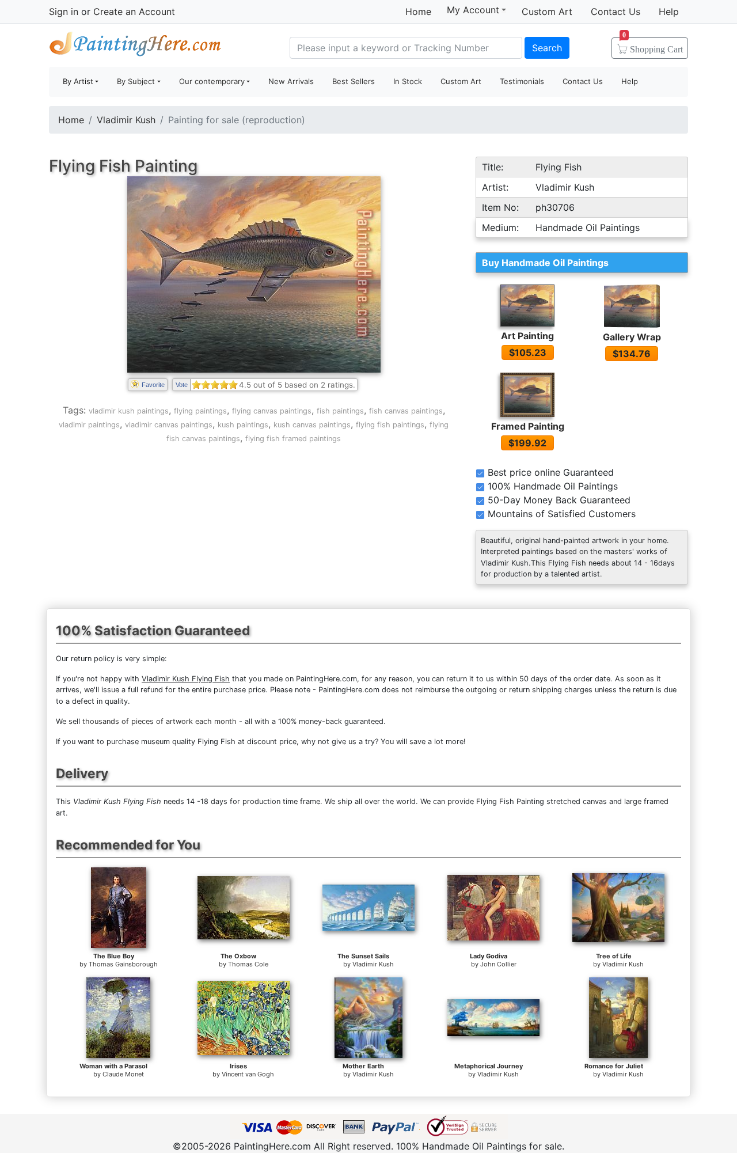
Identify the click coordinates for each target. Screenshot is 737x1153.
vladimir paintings (89, 424)
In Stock (407, 81)
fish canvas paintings (406, 411)
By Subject (136, 81)
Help (669, 11)
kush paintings (243, 424)
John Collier (498, 964)
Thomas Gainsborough (123, 964)
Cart (652, 45)
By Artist (78, 81)
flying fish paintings (390, 424)
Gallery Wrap (632, 337)
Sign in (63, 11)
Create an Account (134, 11)
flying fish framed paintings (293, 438)
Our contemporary (212, 81)
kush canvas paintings (312, 424)
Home (418, 11)
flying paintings (200, 411)
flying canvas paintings (271, 411)
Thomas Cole (248, 964)
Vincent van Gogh (248, 1074)
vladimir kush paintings (129, 411)
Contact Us (615, 11)
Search (547, 48)
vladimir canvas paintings (168, 424)
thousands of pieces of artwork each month (159, 721)
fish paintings (340, 411)
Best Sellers (353, 81)
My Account (473, 10)
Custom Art (547, 11)
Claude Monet (123, 1074)
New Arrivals (291, 81)
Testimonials (522, 81)
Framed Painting (527, 426)
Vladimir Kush (126, 120)
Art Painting (527, 336)
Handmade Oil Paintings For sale (135, 46)
